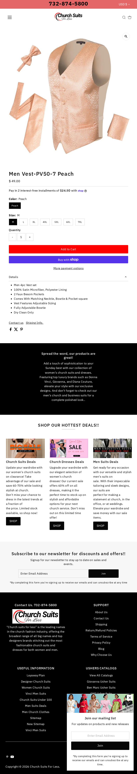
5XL (56, 222)
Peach (15, 205)
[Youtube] (12, 757)
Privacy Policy (101, 642)
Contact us (16, 322)
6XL (68, 222)
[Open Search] (123, 17)
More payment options (68, 268)
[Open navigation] (20, 17)
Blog (101, 649)
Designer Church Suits (36, 681)
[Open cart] (129, 17)
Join (103, 573)
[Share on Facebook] (11, 330)
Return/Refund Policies (101, 630)
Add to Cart (68, 249)
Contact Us (101, 618)
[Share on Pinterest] (21, 330)
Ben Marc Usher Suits (101, 687)
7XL (80, 222)
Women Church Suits (36, 687)
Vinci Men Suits (36, 693)
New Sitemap (36, 724)
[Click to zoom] (126, 36)
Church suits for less (44, 766)
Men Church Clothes (35, 712)
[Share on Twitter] (16, 330)
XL (34, 222)
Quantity (15, 230)
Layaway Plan (36, 675)
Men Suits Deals (35, 706)
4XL (45, 222)
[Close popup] (130, 698)
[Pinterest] (7, 757)
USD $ (123, 4)
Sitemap (35, 718)
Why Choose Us (101, 655)
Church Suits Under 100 (36, 700)
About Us (101, 612)
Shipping (101, 624)
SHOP (13, 521)
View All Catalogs (101, 675)
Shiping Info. (34, 322)
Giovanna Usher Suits (101, 681)
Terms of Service (101, 636)
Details (13, 277)
